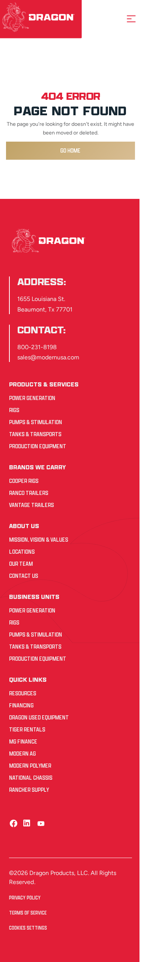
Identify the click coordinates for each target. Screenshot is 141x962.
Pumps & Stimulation (35, 422)
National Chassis (30, 777)
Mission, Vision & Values (38, 539)
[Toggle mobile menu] (131, 19)
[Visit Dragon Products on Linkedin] (27, 823)
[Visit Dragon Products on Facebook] (13, 823)
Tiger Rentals (27, 729)
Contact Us (23, 575)
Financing (21, 705)
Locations (22, 551)
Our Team (21, 563)
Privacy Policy (25, 898)
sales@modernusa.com (48, 357)
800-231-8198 (37, 347)
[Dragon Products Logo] (50, 240)
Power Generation (32, 398)
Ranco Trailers (28, 492)
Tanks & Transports (35, 434)
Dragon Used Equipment (39, 717)
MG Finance (23, 741)
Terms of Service (28, 913)
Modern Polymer (30, 765)
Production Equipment (37, 446)
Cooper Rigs (23, 480)
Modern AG (22, 753)
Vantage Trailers (31, 504)
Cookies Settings (28, 928)
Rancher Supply (29, 789)
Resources (22, 693)
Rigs (14, 410)
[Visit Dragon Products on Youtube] (40, 823)
